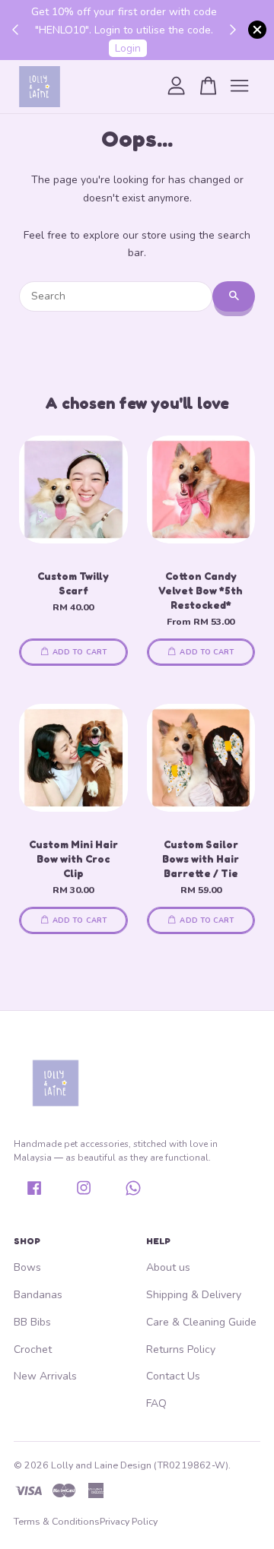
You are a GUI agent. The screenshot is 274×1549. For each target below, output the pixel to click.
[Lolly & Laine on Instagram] (83, 1194)
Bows (27, 1267)
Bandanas (38, 1295)
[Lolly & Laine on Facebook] (34, 1194)
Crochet (33, 1349)
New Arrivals (45, 1376)
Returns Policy (180, 1349)
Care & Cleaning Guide (201, 1322)
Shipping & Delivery (193, 1295)
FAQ (156, 1403)
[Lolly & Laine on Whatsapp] (133, 1194)
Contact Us (173, 1376)
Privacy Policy (129, 1521)
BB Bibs (32, 1322)
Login (128, 48)
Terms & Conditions (57, 1521)
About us (168, 1267)
